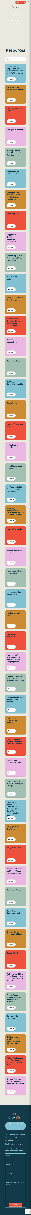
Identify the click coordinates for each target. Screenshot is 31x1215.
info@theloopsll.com (16, 1144)
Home (11, 23)
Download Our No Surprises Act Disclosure (15, 1126)
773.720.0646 (9, 1141)
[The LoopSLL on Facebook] (12, 1148)
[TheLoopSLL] (15, 7)
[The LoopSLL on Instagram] (16, 1148)
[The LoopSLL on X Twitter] (21, 1148)
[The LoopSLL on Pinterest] (7, 1148)
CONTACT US (21, 2)
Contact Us (15, 1204)
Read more (11, 79)
